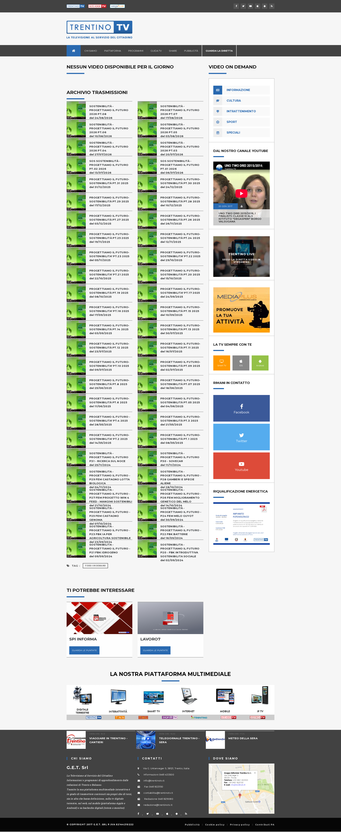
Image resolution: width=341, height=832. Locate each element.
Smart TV (222, 361)
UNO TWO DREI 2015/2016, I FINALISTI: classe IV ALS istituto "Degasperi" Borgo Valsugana (240, 217)
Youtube (241, 462)
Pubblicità (191, 50)
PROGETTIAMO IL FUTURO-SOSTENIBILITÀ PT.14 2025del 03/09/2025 (109, 329)
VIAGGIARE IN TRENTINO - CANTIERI (63, 740)
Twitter (241, 433)
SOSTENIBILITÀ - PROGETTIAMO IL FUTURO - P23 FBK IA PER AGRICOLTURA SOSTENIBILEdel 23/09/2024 (110, 534)
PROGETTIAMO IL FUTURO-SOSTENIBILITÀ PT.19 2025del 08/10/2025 (109, 292)
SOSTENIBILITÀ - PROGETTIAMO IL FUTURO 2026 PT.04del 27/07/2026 (108, 148)
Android (260, 361)
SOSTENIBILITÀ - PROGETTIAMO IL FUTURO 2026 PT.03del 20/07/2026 (179, 148)
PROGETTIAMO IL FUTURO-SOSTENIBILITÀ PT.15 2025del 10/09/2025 (180, 311)
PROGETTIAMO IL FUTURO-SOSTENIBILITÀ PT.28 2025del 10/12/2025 (180, 201)
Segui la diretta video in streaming (241, 260)
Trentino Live (242, 254)
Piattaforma (112, 50)
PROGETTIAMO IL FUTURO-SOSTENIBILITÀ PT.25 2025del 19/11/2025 (109, 238)
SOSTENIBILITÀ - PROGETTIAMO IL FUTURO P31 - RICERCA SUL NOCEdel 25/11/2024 (108, 459)
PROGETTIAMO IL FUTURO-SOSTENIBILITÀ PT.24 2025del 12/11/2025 (180, 238)
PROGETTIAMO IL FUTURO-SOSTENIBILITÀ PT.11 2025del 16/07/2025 (180, 347)
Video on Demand (95, 566)
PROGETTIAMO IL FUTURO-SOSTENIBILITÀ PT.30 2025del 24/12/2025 (180, 183)
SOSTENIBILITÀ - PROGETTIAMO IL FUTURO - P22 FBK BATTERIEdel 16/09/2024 (180, 532)
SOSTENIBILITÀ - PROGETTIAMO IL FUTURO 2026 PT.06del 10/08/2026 (108, 130)
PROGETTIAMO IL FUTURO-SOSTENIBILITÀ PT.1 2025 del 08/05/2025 (180, 438)
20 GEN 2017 (225, 206)
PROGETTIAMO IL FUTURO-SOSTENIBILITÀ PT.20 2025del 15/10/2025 (180, 274)
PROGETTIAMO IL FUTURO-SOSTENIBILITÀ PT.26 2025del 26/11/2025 (180, 219)
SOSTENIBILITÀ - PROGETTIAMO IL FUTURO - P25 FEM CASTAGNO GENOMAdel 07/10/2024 (109, 515)
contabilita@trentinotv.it (158, 792)
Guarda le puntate (109, 650)
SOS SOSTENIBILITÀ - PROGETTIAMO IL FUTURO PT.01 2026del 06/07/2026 (179, 166)
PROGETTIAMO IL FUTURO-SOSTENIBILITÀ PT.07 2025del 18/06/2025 (180, 384)
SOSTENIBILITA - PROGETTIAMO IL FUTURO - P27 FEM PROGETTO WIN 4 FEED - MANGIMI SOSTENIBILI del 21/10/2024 (110, 497)
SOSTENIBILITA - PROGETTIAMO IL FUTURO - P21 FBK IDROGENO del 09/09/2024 (109, 550)
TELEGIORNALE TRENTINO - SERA (134, 740)
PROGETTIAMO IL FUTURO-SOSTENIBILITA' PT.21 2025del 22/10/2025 (109, 274)
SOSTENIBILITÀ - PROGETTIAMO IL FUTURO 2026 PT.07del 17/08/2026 (179, 112)
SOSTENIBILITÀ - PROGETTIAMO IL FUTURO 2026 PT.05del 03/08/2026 (179, 130)
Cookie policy (214, 825)
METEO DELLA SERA (198, 738)
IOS (241, 361)
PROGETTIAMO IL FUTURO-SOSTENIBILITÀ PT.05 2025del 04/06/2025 (180, 402)
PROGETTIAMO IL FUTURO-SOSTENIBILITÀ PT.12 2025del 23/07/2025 (109, 347)
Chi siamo (90, 50)
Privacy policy (240, 825)
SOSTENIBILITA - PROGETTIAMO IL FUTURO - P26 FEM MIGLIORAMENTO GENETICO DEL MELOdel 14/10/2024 (180, 497)
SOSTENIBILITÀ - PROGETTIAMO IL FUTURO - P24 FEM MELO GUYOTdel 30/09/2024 (180, 513)
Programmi (135, 50)
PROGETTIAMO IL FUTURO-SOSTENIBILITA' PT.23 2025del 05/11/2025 (109, 256)
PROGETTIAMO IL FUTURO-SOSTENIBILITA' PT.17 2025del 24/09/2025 (180, 292)
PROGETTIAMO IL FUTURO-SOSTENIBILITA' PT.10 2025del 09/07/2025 (109, 365)
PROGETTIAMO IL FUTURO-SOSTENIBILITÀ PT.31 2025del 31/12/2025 (109, 183)
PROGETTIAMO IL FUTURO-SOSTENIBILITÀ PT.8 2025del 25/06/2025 (109, 384)
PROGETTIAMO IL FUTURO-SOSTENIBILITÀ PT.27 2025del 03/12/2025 (109, 219)
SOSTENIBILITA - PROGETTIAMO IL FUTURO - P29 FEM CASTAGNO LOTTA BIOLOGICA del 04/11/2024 (109, 479)
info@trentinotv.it (154, 780)
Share (173, 50)
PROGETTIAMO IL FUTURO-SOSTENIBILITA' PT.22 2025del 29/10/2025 (180, 256)
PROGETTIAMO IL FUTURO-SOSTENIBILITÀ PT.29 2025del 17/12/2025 (109, 201)
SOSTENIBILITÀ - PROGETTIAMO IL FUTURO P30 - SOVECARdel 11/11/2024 (179, 459)
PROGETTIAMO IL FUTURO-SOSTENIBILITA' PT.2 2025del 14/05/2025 (109, 438)
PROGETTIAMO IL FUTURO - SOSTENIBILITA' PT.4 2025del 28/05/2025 (109, 420)
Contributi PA (264, 825)
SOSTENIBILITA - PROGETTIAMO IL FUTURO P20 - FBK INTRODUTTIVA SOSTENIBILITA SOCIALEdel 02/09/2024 (179, 552)
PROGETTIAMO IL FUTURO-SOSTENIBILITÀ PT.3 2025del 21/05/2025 (180, 420)
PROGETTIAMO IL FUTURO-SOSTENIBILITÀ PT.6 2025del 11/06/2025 (109, 402)
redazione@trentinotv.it (158, 804)
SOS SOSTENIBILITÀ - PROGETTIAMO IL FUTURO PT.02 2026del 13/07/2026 (108, 166)
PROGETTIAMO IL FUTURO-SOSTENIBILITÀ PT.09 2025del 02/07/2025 (180, 365)
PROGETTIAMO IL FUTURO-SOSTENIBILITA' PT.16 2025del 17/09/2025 (109, 311)
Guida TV (156, 50)
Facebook (241, 404)
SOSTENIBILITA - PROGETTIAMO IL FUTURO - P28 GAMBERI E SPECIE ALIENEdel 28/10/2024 (180, 479)
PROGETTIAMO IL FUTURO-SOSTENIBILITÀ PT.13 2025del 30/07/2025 (180, 329)
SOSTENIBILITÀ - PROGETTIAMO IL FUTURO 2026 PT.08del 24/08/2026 (108, 112)
